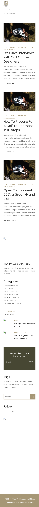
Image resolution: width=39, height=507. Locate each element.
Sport (6, 387)
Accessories (9, 118)
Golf (5, 384)
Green (24, 384)
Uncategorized (11, 303)
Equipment (8, 289)
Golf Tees (8, 300)
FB (5, 411)
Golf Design (9, 49)
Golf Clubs (9, 292)
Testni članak (9, 314)
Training (14, 387)
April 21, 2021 (20, 320)
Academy (7, 381)
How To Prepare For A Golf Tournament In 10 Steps (18, 125)
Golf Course (14, 384)
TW (13, 411)
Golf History (10, 298)
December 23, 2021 (12, 311)
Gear (30, 381)
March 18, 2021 (25, 47)
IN (9, 411)
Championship (20, 381)
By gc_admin (9, 47)
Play (31, 384)
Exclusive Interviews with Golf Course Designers (19, 57)
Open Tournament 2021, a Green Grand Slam (19, 194)
